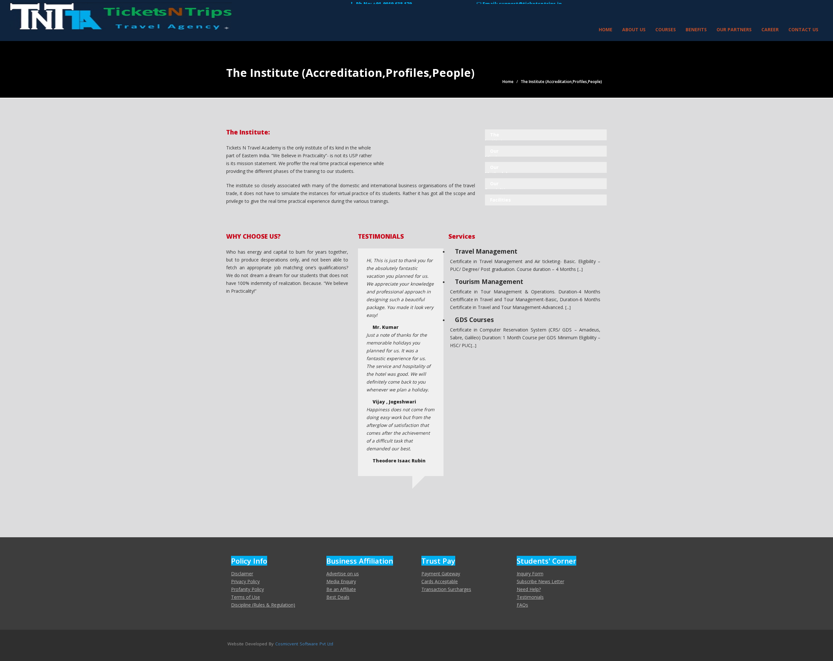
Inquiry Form (530, 573)
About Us (634, 29)
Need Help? (529, 589)
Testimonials (530, 597)
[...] (580, 269)
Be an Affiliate (341, 589)
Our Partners (734, 29)
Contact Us (803, 29)
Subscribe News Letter (540, 581)
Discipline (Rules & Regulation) (263, 605)
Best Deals (337, 597)
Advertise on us (342, 573)
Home (605, 29)
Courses (665, 29)
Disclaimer (242, 573)
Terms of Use (245, 597)
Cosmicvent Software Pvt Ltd (304, 644)
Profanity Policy (247, 589)
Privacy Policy (245, 581)
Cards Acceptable (439, 581)
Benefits (696, 29)
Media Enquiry (341, 581)
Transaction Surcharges (446, 589)
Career (770, 29)
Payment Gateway (440, 573)
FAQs (522, 605)
